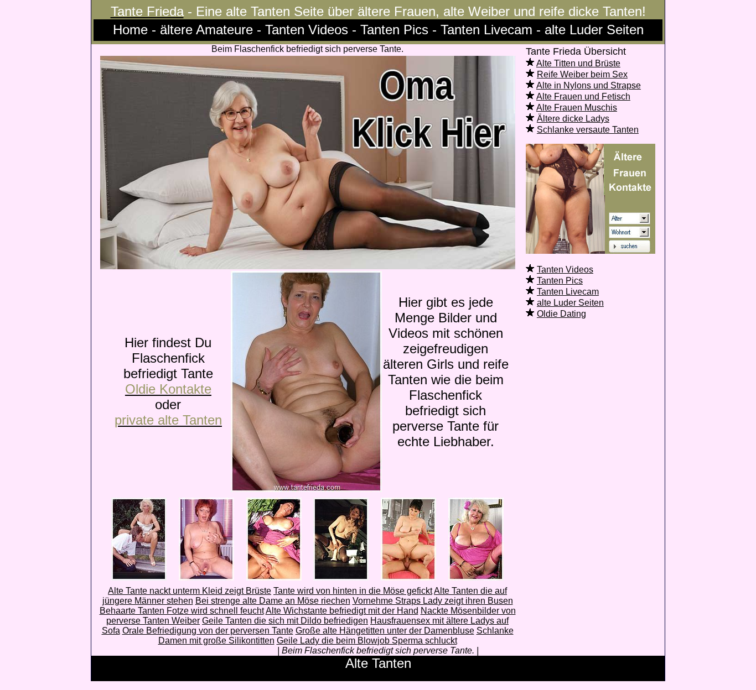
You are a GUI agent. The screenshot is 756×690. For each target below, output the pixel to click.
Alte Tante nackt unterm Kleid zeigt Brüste (189, 590)
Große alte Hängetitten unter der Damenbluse (385, 630)
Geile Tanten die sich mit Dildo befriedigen (285, 620)
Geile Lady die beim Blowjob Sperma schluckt (367, 640)
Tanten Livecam (568, 291)
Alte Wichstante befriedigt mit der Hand (342, 610)
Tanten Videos (565, 269)
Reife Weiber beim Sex (582, 74)
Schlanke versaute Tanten (588, 129)
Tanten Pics (560, 280)
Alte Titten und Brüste (578, 63)
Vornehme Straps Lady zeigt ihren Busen (433, 600)
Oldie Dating (561, 313)
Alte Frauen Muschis (576, 107)
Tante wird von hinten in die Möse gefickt (352, 590)
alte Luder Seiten (570, 302)
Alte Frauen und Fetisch (583, 96)
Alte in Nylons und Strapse (588, 85)
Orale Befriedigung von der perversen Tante (207, 630)
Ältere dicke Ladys (573, 118)
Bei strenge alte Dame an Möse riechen (272, 600)
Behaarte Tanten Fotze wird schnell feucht (182, 610)
